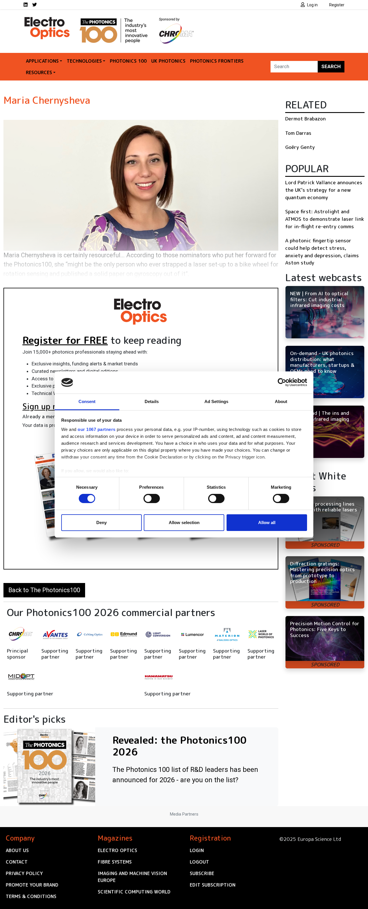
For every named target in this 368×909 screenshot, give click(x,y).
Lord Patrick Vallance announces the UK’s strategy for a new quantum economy (323, 189)
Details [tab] (152, 401)
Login (197, 850)
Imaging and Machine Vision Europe (132, 876)
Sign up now (45, 406)
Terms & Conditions (31, 896)
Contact (17, 862)
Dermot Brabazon (305, 118)
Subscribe (202, 873)
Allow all (266, 522)
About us (17, 850)
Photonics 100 (128, 61)
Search (331, 66)
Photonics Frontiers (217, 61)
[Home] (47, 19)
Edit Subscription (212, 885)
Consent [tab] (87, 401)
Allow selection (184, 522)
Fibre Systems (115, 862)
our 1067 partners (97, 429)
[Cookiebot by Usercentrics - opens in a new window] (282, 382)
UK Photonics (168, 61)
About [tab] (281, 401)
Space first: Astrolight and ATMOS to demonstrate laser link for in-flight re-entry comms (324, 218)
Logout (199, 862)
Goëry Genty (300, 147)
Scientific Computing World (134, 892)
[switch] (151, 498)
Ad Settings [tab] (216, 401)
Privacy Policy (24, 873)
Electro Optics (117, 850)
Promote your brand (32, 885)
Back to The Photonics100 (44, 590)
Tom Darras (298, 133)
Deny (101, 522)
